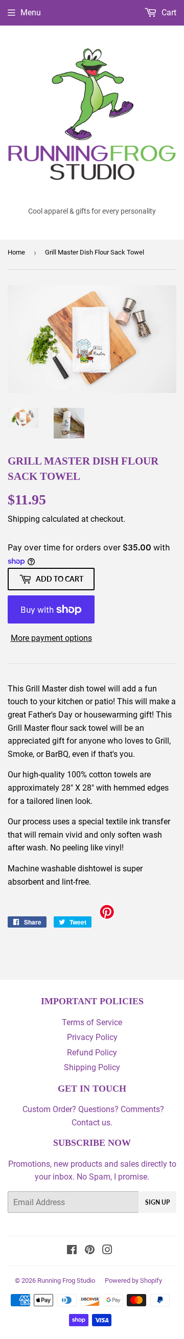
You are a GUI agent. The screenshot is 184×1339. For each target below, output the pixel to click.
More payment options (51, 638)
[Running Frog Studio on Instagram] (107, 1251)
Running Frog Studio (66, 1280)
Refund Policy (92, 1052)
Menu (30, 12)
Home (16, 252)
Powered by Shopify (133, 1280)
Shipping (24, 519)
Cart (167, 12)
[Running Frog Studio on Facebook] (71, 1251)
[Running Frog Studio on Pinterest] (89, 1251)
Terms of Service (92, 1022)
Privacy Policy (92, 1037)
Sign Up (157, 1202)
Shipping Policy (92, 1067)
